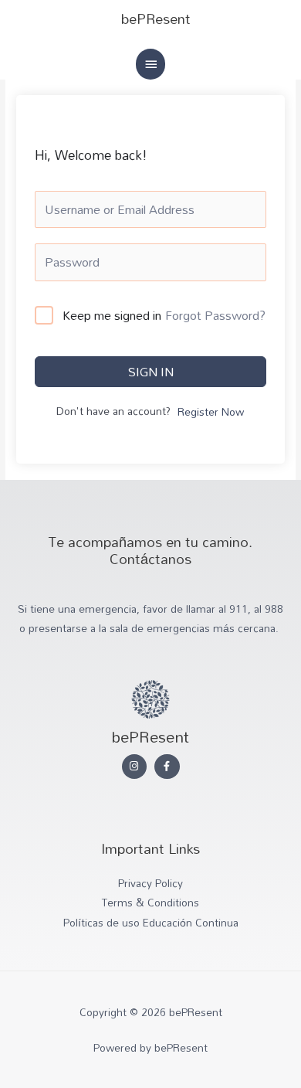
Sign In (151, 371)
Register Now (211, 412)
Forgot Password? (215, 315)
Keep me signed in (112, 316)
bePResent (156, 18)
